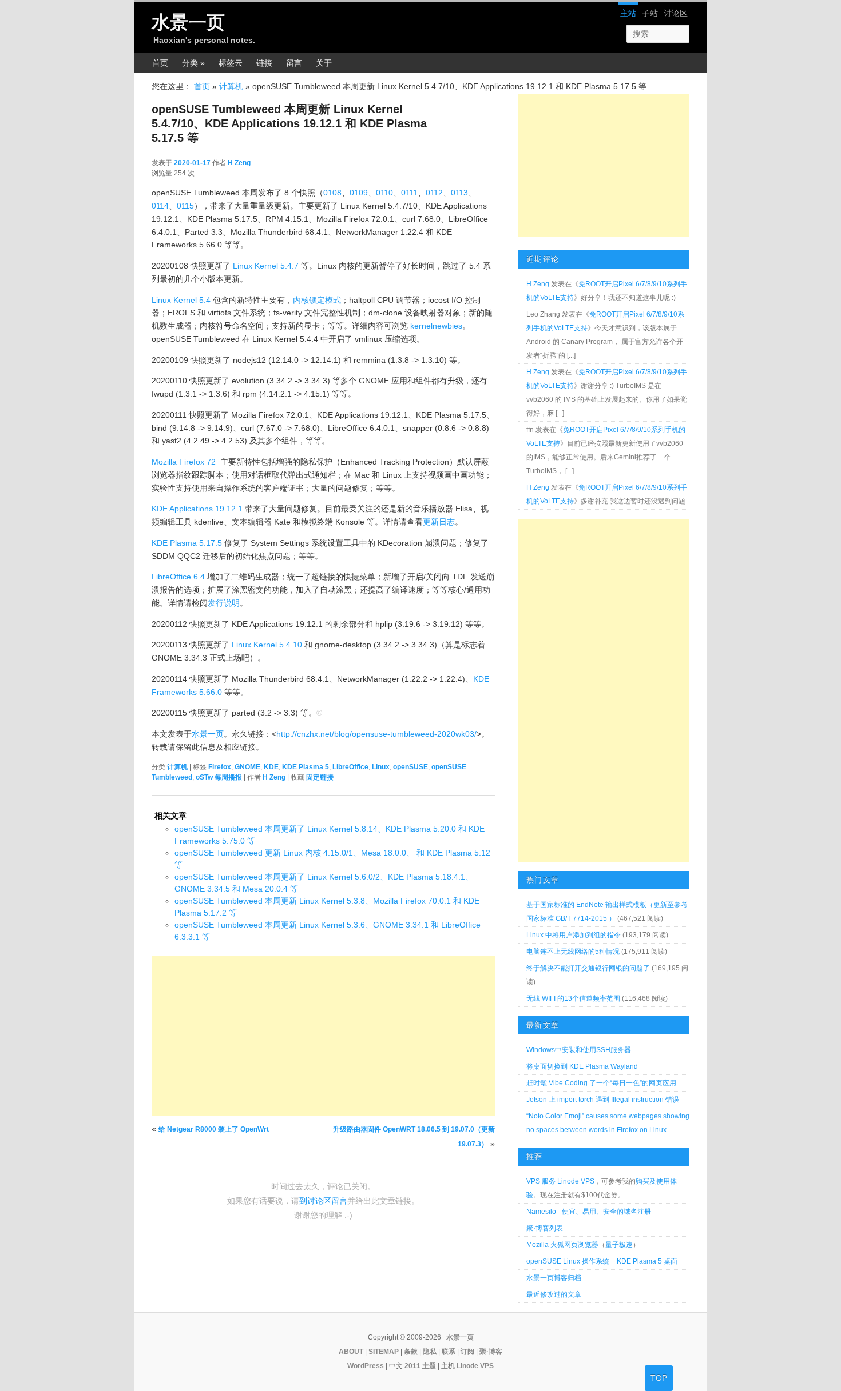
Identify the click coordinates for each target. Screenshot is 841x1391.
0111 (409, 192)
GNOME (247, 767)
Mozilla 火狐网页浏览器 (562, 1245)
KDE (271, 767)
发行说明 (224, 602)
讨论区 (676, 13)
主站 (628, 13)
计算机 (231, 86)
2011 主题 (420, 1366)
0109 (359, 192)
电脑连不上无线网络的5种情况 (573, 952)
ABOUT (351, 1352)
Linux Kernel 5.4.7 (266, 265)
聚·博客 (490, 1352)
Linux (381, 767)
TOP (658, 1377)
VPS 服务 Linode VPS (560, 1181)
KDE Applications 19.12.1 (197, 508)
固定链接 (320, 777)
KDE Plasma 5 (305, 767)
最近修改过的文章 (553, 1294)
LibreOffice (350, 767)
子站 (650, 13)
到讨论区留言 (323, 1200)
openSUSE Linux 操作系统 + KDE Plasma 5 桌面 (601, 1261)
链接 (264, 62)
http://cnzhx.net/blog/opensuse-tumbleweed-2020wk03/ (376, 733)
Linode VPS (475, 1366)
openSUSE (410, 767)
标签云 (231, 62)
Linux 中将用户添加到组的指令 (573, 935)
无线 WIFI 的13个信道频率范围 (573, 998)
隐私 (430, 1352)
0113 (459, 192)
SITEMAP (383, 1352)
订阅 (467, 1352)
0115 (185, 205)
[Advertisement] (323, 1036)
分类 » (193, 62)
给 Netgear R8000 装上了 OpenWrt (213, 1129)
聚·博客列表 (544, 1228)
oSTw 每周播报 (219, 777)
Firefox (219, 767)
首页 (160, 62)
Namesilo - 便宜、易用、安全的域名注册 (588, 1212)
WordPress (365, 1366)
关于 (324, 62)
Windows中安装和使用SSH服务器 (578, 1050)
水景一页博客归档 (553, 1278)
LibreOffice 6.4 (178, 576)
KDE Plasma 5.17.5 (187, 542)
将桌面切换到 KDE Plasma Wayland (582, 1066)
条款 (411, 1352)
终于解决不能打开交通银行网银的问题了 (588, 968)
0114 (160, 205)
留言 (294, 62)
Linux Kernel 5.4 (181, 300)
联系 (448, 1352)
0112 (434, 192)
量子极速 (619, 1245)
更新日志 (439, 521)
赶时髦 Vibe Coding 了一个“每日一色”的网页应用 (601, 1083)
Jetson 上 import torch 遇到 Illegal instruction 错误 (602, 1100)
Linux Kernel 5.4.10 (267, 644)
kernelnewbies (436, 325)
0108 (332, 192)
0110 (384, 192)
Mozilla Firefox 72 (184, 461)
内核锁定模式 (317, 300)
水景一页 (188, 22)
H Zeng (239, 163)
